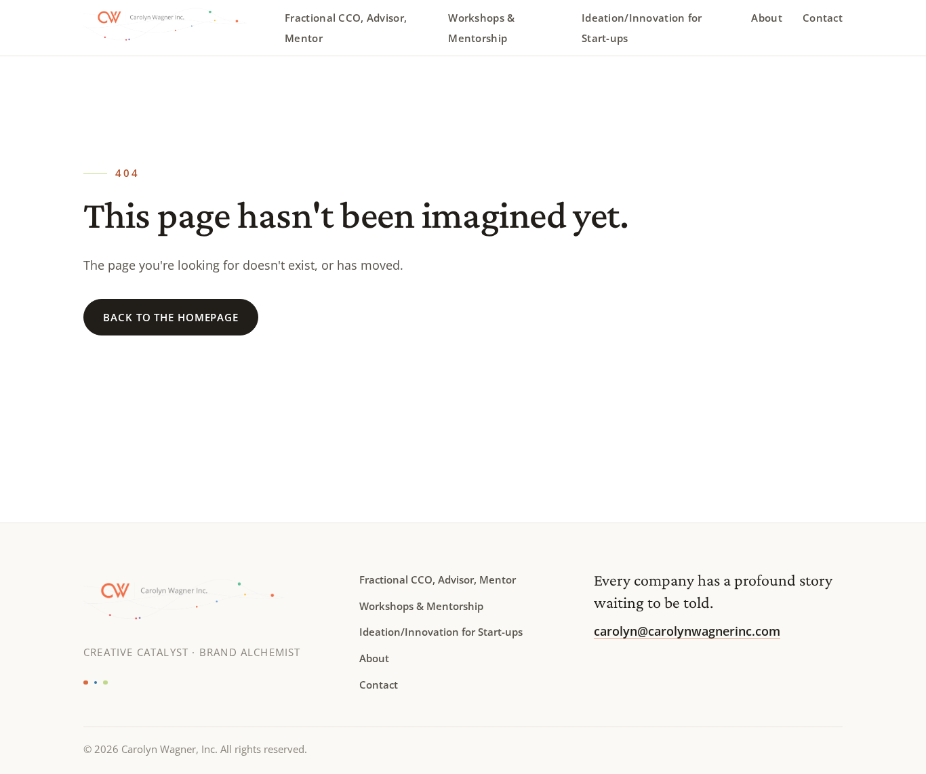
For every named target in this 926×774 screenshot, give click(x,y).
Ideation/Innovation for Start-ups (642, 28)
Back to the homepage (171, 317)
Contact (823, 17)
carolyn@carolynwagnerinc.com (687, 631)
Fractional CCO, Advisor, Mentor (346, 28)
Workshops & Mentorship (481, 28)
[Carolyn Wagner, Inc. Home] (175, 28)
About (766, 17)
